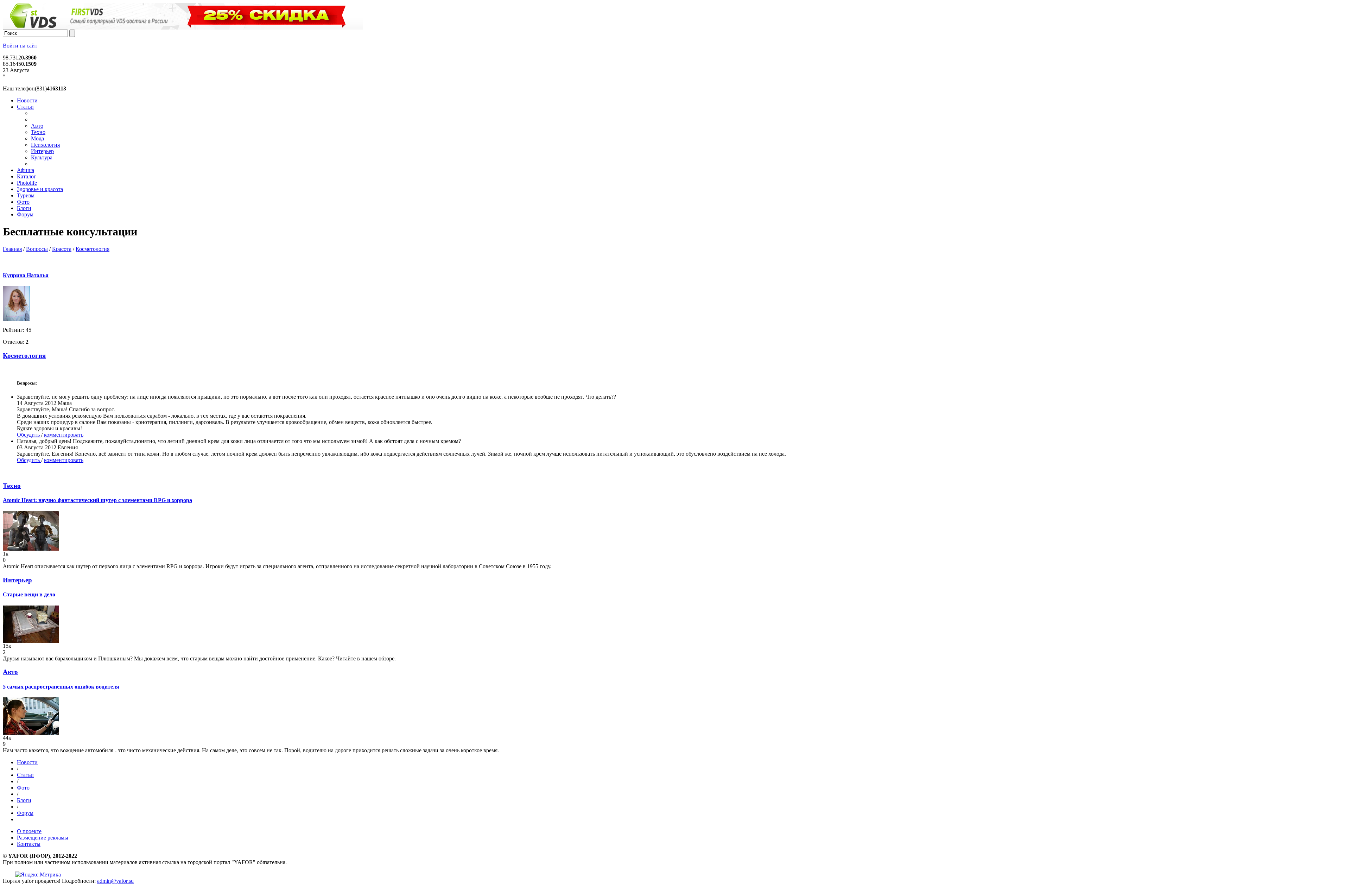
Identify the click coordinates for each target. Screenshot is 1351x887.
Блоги (24, 208)
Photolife (27, 183)
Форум (25, 214)
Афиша (25, 170)
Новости (27, 100)
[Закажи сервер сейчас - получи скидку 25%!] (183, 28)
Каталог (26, 176)
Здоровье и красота (40, 189)
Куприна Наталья (26, 275)
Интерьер (42, 151)
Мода (37, 138)
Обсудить (29, 435)
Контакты (28, 844)
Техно (38, 132)
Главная (12, 249)
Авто (37, 126)
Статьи (25, 107)
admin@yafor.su (115, 881)
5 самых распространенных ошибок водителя (61, 687)
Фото (23, 202)
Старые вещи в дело (29, 594)
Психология (45, 145)
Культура (41, 157)
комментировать (63, 435)
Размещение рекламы (42, 838)
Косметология (92, 249)
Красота (61, 249)
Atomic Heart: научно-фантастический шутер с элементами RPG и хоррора (97, 500)
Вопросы (37, 249)
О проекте (29, 831)
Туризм (25, 195)
